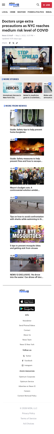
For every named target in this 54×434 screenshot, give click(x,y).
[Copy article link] (17, 43)
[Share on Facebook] (10, 43)
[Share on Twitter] (13, 43)
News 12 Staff (7, 36)
